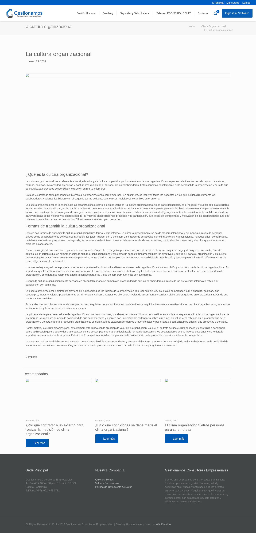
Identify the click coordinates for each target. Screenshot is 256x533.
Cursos (246, 2)
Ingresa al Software (237, 13)
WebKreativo (163, 524)
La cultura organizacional (218, 30)
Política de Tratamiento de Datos (113, 486)
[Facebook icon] (214, 524)
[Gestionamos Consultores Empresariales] (24, 13)
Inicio (192, 26)
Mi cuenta (217, 2)
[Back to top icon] (239, 526)
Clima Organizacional (213, 26)
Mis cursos (232, 2)
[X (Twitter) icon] (218, 524)
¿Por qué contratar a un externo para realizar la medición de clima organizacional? (54, 429)
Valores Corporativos (107, 483)
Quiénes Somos (104, 479)
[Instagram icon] (225, 524)
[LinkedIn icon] (222, 524)
